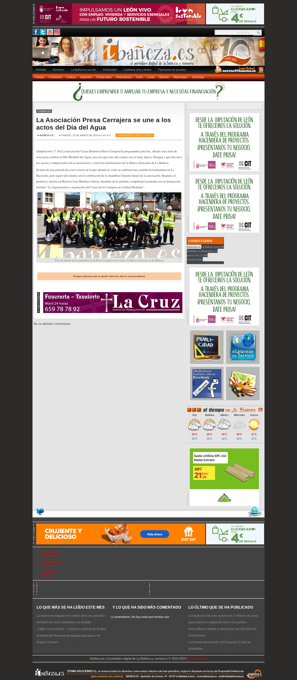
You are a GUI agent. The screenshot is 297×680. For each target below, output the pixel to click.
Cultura (71, 77)
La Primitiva (50, 572)
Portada (41, 69)
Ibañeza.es (150, 54)
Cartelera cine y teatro (137, 69)
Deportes (86, 77)
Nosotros (58, 69)
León (139, 77)
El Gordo (48, 575)
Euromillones (50, 552)
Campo (39, 77)
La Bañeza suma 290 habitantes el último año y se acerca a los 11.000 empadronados (205, 253)
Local (150, 77)
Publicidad (109, 69)
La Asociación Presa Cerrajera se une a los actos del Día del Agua (103, 123)
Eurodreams (50, 555)
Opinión (164, 77)
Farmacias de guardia (172, 69)
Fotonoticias (124, 77)
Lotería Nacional (53, 562)
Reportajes (180, 77)
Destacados (104, 77)
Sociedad (198, 77)
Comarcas (55, 77)
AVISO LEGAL (198, 658)
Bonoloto (48, 565)
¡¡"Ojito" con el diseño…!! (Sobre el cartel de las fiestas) (71, 629)
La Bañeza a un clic (83, 69)
